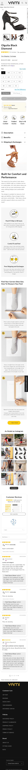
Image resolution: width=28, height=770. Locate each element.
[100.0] (13, 521)
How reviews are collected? (9, 679)
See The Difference (20, 89)
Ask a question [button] (14, 514)
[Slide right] (26, 37)
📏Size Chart (14, 422)
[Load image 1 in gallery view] (6, 37)
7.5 (20, 77)
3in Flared (6, 93)
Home (1, 7)
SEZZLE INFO (6, 701)
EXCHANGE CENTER (8, 708)
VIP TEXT (5, 694)
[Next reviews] (26, 107)
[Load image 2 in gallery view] (14, 37)
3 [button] (14, 675)
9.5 (20, 81)
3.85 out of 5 (18, 500)
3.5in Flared (16, 93)
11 (16, 86)
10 (3, 86)
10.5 (10, 86)
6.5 (9, 77)
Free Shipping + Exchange (8, 56)
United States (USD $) (13, 763)
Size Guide (23, 69)
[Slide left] (1, 37)
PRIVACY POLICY (7, 729)
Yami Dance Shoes (12, 769)
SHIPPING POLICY (8, 725)
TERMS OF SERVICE (8, 732)
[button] (2, 3)
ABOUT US (6, 742)
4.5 (9, 72)
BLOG (4, 749)
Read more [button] (5, 571)
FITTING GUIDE (7, 746)
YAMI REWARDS (7, 705)
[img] (6, 542)
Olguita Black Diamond (9, 7)
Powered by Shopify (18, 769)
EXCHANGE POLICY (8, 718)
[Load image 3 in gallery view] (21, 37)
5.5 (20, 72)
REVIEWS (5, 698)
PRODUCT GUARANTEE (9, 722)
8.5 (9, 81)
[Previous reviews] (2, 107)
